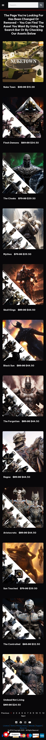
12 (43, 713)
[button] (3, 5)
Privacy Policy (21, 726)
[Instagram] (25, 722)
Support (39, 726)
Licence (6, 726)
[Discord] (16, 722)
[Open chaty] (6, 734)
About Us (23, 728)
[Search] (41, 5)
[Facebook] (21, 722)
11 (40, 713)
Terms (12, 726)
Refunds (32, 726)
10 (37, 713)
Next (23, 716)
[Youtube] (29, 722)
